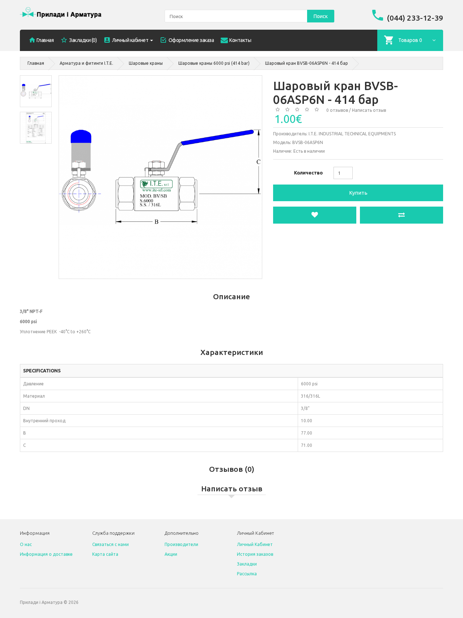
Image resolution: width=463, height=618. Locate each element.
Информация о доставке (46, 554)
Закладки (247, 564)
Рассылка (247, 573)
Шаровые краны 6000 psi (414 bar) (214, 63)
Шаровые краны (146, 63)
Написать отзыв (369, 110)
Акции (171, 554)
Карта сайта (105, 554)
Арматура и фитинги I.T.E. (86, 63)
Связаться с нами (110, 544)
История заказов (255, 554)
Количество (308, 172)
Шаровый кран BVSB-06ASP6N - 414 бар (306, 63)
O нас (26, 544)
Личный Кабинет (255, 544)
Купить (358, 193)
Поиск (321, 16)
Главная (35, 63)
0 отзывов (337, 110)
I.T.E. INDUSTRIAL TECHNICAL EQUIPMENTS (352, 133)
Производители (181, 544)
